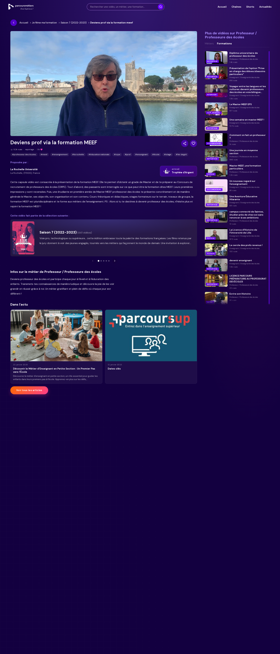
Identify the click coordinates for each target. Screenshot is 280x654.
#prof (128, 154)
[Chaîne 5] (109, 261)
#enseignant (141, 154)
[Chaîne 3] (103, 261)
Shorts (250, 6)
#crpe (117, 154)
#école (155, 154)
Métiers (209, 43)
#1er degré (181, 154)
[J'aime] (193, 143)
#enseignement (60, 154)
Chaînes (236, 6)
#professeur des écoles (24, 154)
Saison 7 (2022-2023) (74, 22)
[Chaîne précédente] (92, 260)
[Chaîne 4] (106, 261)
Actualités (265, 6)
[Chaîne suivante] (114, 260)
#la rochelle (78, 154)
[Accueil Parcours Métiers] (21, 7)
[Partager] (184, 143)
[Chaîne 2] (101, 261)
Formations (224, 43)
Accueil (222, 6)
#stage (167, 154)
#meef (44, 154)
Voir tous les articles (29, 390)
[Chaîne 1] (98, 261)
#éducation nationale (98, 154)
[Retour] (13, 22)
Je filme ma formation (44, 22)
